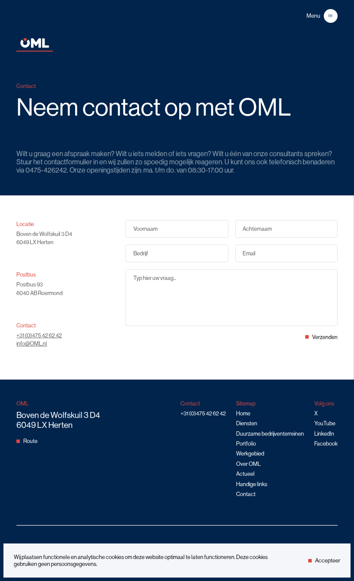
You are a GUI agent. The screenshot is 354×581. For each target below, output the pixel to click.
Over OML (248, 464)
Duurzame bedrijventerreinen (270, 433)
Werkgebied (250, 453)
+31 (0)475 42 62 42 (39, 335)
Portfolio (246, 443)
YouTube (324, 423)
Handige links (251, 484)
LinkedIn (324, 433)
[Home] (34, 50)
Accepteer (327, 560)
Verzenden (325, 337)
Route (30, 441)
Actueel (245, 474)
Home (243, 413)
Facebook (326, 443)
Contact (246, 494)
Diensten (246, 423)
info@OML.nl (31, 343)
